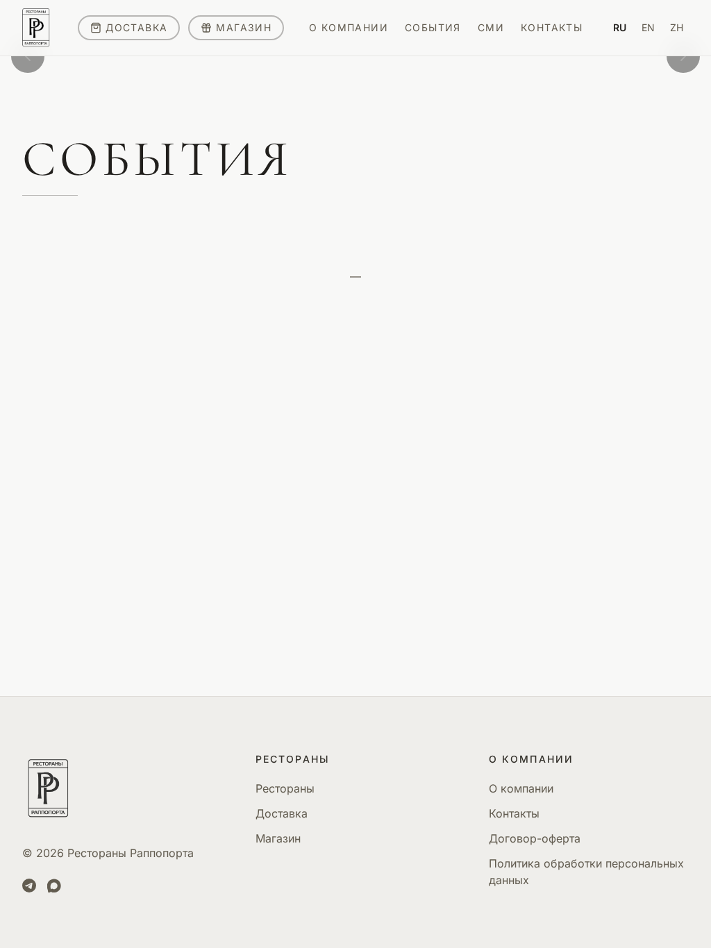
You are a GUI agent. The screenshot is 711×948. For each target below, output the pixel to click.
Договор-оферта (534, 838)
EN (648, 27)
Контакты (514, 813)
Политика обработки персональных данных (586, 871)
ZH (676, 27)
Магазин (278, 838)
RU (619, 27)
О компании (521, 788)
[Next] (683, 56)
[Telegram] (29, 885)
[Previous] (27, 56)
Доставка (282, 813)
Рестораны (285, 788)
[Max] (54, 885)
